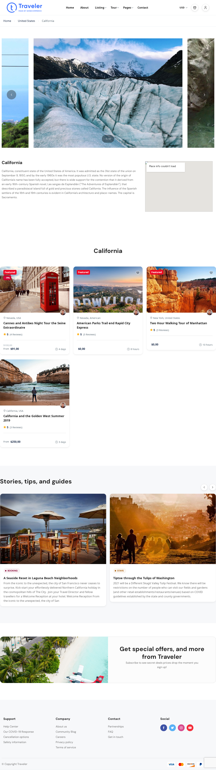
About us (61, 726)
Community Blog (66, 731)
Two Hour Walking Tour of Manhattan (178, 323)
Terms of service (66, 747)
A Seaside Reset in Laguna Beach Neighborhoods (40, 578)
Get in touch (115, 737)
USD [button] (182, 7)
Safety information (14, 742)
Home (70, 7)
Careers (60, 737)
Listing (99, 7)
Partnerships (116, 726)
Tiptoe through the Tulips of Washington (143, 578)
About (84, 7)
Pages (127, 7)
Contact (143, 7)
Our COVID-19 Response (18, 731)
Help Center (10, 726)
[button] (194, 7)
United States (26, 21)
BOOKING (13, 570)
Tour (114, 7)
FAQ (110, 731)
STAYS (120, 570)
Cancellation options (16, 737)
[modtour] (63, 312)
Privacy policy (64, 742)
